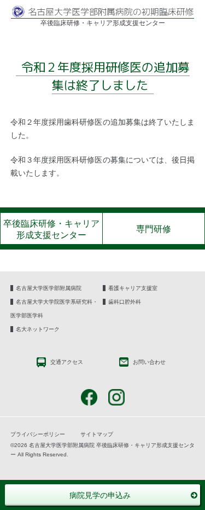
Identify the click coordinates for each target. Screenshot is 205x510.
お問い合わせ (148, 362)
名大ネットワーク (38, 329)
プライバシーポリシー (37, 434)
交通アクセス (66, 362)
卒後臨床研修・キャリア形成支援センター (51, 229)
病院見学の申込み (100, 495)
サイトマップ (96, 434)
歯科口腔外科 (124, 302)
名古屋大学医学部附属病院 (48, 288)
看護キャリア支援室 (132, 288)
